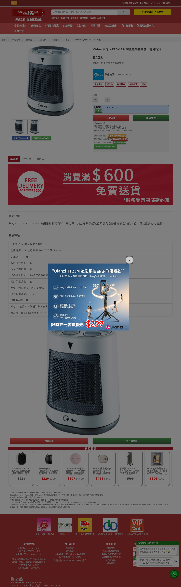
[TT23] (88, 296)
